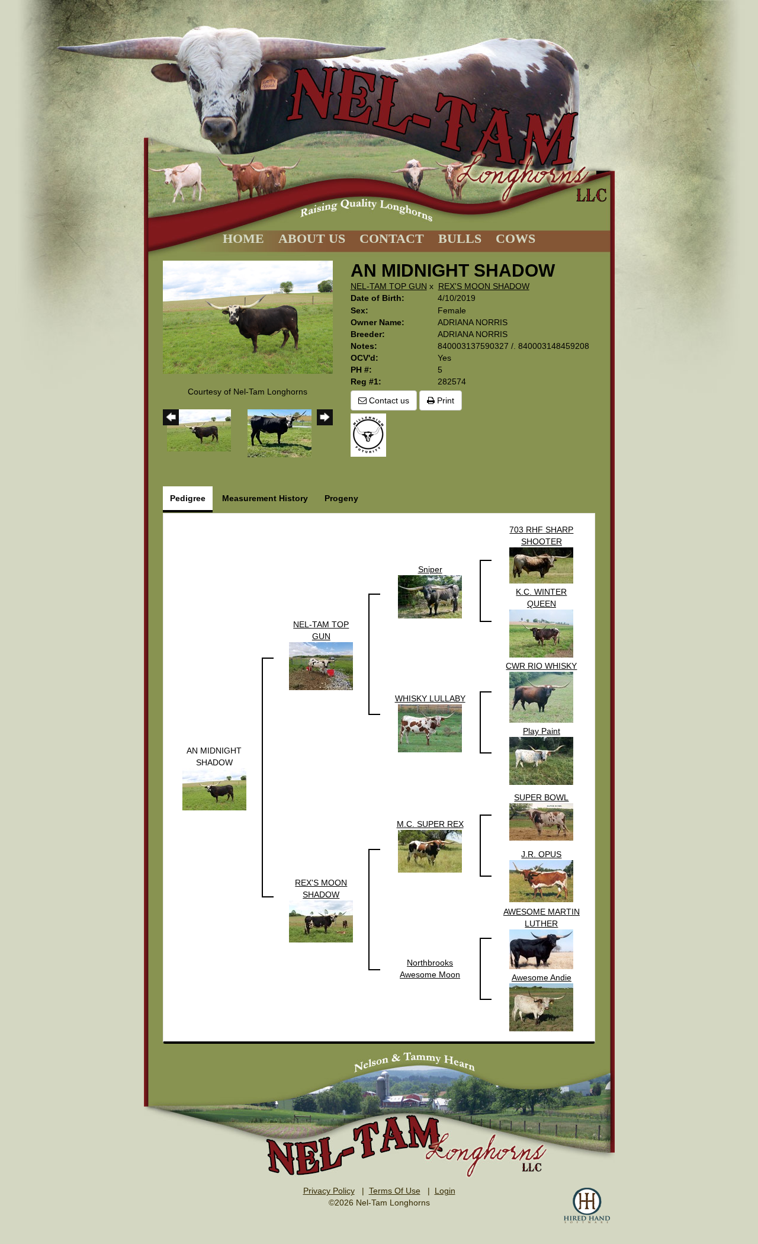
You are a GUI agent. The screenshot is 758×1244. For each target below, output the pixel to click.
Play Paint (541, 731)
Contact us (388, 400)
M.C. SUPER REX (430, 824)
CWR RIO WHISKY (541, 666)
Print (444, 400)
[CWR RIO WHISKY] (541, 696)
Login (445, 1190)
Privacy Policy (329, 1190)
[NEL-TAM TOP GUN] (321, 665)
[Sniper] (430, 596)
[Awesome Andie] (541, 1006)
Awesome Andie (541, 977)
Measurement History (265, 498)
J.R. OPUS (541, 854)
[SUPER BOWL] (541, 821)
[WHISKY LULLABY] (430, 727)
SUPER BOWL (541, 797)
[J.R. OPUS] (541, 880)
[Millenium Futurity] (371, 434)
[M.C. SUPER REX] (430, 850)
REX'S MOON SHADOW (483, 286)
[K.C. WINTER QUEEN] (541, 632)
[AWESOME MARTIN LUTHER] (541, 948)
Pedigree (187, 498)
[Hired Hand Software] (587, 1205)
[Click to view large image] (248, 316)
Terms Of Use (394, 1190)
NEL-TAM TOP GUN (389, 286)
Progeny (341, 498)
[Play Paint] (541, 760)
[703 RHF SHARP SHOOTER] (541, 564)
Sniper (430, 569)
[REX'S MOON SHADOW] (321, 920)
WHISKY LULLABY (430, 698)
